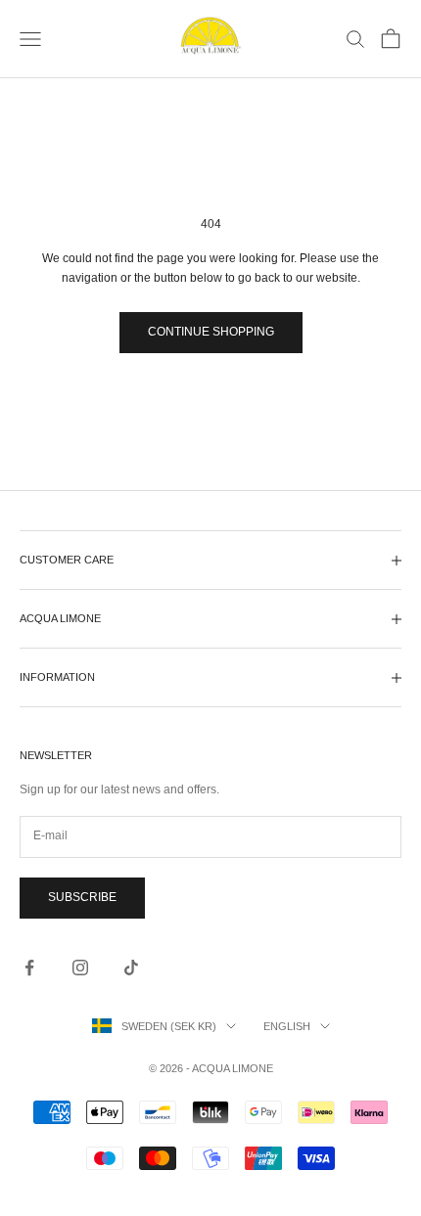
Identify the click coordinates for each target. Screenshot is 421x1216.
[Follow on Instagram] (80, 967)
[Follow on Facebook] (29, 967)
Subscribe (82, 897)
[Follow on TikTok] (131, 967)
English (286, 1026)
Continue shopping (211, 331)
